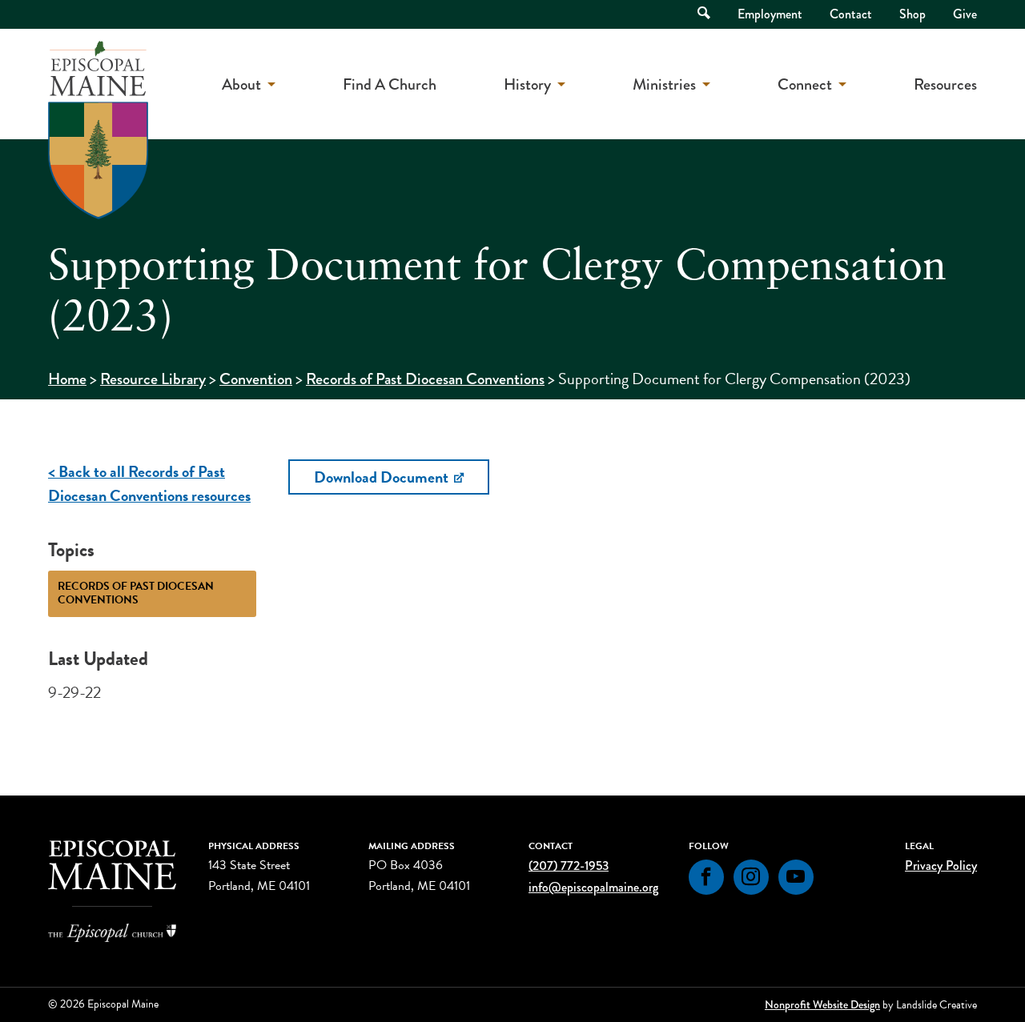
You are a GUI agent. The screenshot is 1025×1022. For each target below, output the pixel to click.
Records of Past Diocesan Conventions (425, 379)
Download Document (383, 477)
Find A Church (389, 84)
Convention (255, 379)
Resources (945, 84)
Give (965, 14)
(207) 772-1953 (569, 865)
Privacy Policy (941, 865)
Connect (805, 84)
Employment (770, 14)
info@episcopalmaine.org (593, 887)
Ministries (664, 84)
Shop (912, 14)
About (241, 84)
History (527, 84)
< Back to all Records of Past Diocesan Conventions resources (149, 483)
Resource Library (153, 379)
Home (67, 379)
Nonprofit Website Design (822, 1004)
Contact (851, 14)
